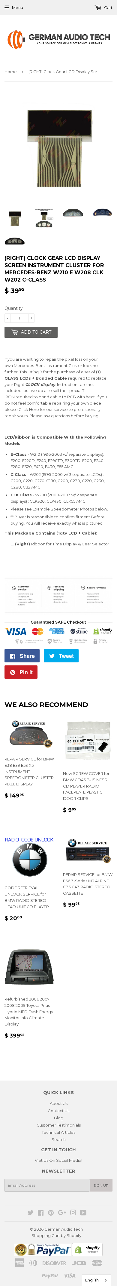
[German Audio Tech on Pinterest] (51, 1213)
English (92, 1280)
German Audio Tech (63, 1229)
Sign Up (101, 1185)
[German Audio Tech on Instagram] (73, 1213)
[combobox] (96, 1280)
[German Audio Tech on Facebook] (41, 1213)
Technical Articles (58, 1132)
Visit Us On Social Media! (58, 1160)
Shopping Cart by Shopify (56, 1235)
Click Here (29, 409)
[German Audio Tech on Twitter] (31, 1213)
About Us (59, 1103)
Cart (107, 7)
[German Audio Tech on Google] (62, 1213)
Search (59, 1139)
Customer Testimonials (59, 1125)
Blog (58, 1117)
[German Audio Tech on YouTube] (83, 1213)
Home (10, 71)
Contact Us (58, 1110)
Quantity (13, 308)
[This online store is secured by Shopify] (87, 1254)
